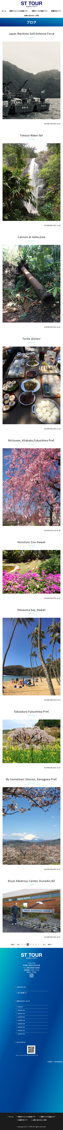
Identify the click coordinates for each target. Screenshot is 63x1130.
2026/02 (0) (21, 1030)
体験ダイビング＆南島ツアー (18, 11)
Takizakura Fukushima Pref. (31, 711)
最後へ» (50, 944)
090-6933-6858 (33, 967)
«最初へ (13, 944)
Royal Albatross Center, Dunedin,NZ (31, 881)
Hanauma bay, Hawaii (31, 610)
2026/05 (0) (21, 1020)
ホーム (4, 11)
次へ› (44, 944)
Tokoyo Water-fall (31, 135)
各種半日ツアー (56, 11)
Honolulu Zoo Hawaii (31, 542)
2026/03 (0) (21, 1027)
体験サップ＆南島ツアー (40, 11)
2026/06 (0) (21, 1017)
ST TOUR (29, 1127)
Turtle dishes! (31, 338)
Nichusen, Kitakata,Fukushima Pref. (31, 440)
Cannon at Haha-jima (31, 237)
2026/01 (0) (21, 1034)
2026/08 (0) (21, 1010)
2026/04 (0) (21, 1024)
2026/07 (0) (21, 1013)
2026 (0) (20, 1007)
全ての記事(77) (22, 993)
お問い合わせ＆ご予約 (31, 15)
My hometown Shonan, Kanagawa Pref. (31, 779)
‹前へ (18, 944)
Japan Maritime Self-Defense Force (31, 33)
